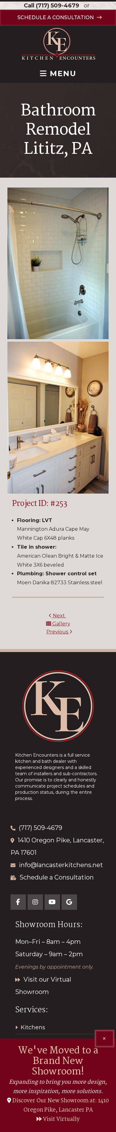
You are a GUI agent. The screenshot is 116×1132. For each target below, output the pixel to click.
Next (59, 616)
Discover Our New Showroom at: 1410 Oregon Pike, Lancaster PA (60, 1105)
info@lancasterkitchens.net (61, 865)
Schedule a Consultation (56, 877)
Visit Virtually (61, 1119)
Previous (57, 632)
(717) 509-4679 (57, 5)
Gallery (60, 624)
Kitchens (33, 1027)
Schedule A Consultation (55, 17)
